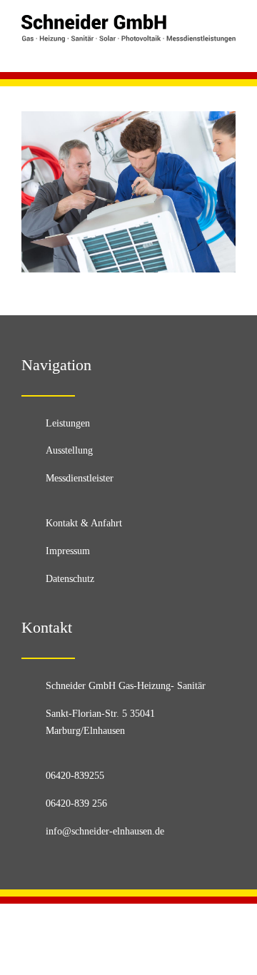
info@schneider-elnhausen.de (105, 831)
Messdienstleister (80, 478)
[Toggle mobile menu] (230, 50)
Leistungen (68, 423)
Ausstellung (69, 450)
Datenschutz (70, 578)
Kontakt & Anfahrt (84, 523)
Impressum (68, 551)
